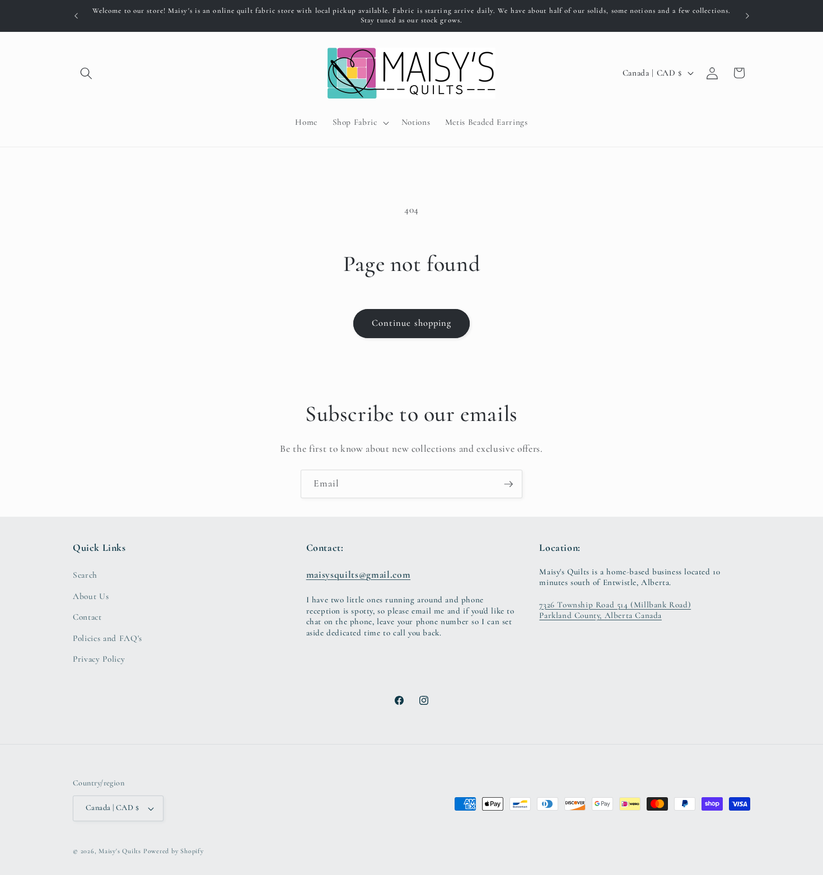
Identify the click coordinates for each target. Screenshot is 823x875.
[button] (86, 72)
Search (85, 575)
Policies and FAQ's (107, 638)
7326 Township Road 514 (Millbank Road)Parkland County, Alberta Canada (615, 610)
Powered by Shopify (173, 851)
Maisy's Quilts (120, 851)
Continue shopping (412, 323)
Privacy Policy (99, 659)
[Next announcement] (747, 15)
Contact (87, 617)
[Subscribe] (508, 484)
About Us (91, 596)
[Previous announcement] (76, 15)
